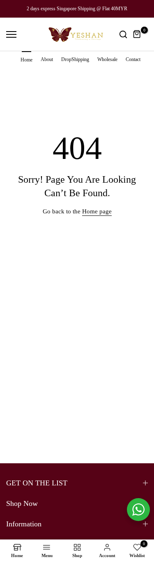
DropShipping (75, 59)
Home (26, 60)
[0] (137, 34)
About (47, 59)
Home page (97, 211)
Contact (133, 59)
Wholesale (107, 59)
